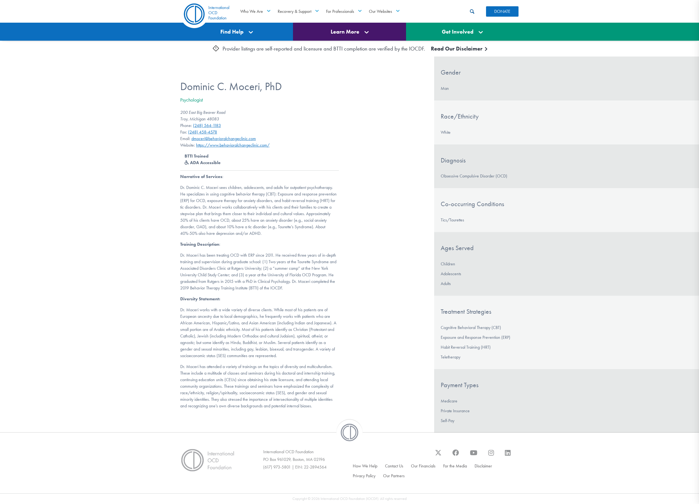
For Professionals (340, 11)
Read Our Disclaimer (457, 48)
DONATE (502, 11)
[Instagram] (491, 455)
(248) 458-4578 (202, 132)
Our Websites (380, 11)
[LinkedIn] (508, 455)
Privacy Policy (364, 475)
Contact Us (394, 466)
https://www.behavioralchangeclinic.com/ (232, 145)
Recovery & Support (294, 11)
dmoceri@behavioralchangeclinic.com (223, 138)
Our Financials (423, 466)
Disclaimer (483, 466)
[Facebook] (456, 455)
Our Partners (394, 475)
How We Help (365, 466)
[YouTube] (473, 455)
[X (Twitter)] (438, 455)
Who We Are (251, 11)
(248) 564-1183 (207, 125)
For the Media (455, 466)
